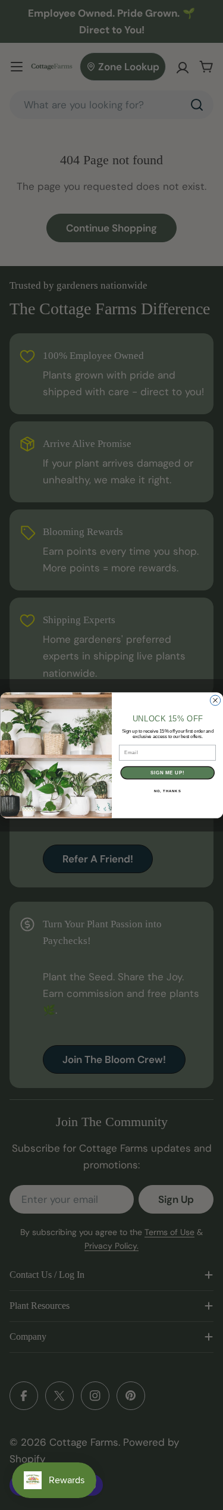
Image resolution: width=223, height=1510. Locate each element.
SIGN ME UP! (167, 772)
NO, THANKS (167, 791)
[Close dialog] (215, 700)
